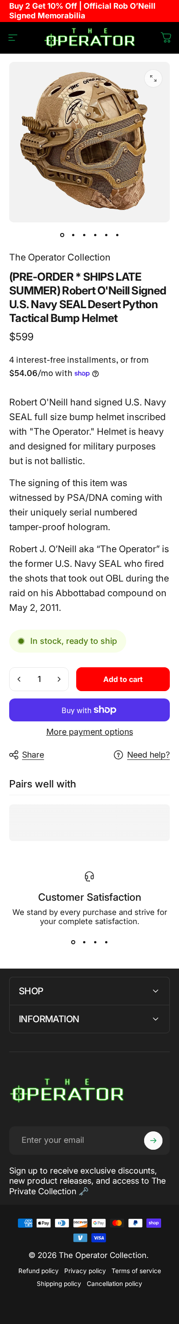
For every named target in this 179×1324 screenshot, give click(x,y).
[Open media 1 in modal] (153, 78)
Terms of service (136, 1270)
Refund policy (38, 1270)
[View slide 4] (106, 942)
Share (33, 754)
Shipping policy (59, 1283)
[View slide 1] (72, 942)
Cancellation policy (114, 1283)
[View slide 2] (84, 942)
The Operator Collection (60, 257)
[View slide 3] (95, 942)
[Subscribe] (153, 1140)
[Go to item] (61, 235)
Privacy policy (85, 1270)
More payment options (89, 732)
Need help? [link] (148, 754)
